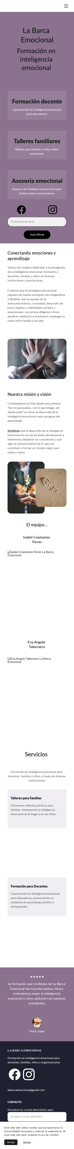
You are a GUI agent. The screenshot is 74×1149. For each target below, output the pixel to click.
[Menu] (66, 6)
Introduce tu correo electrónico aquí (30, 1109)
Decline (27, 1142)
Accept (11, 1142)
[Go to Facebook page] (23, 209)
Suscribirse (37, 234)
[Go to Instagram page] (52, 209)
